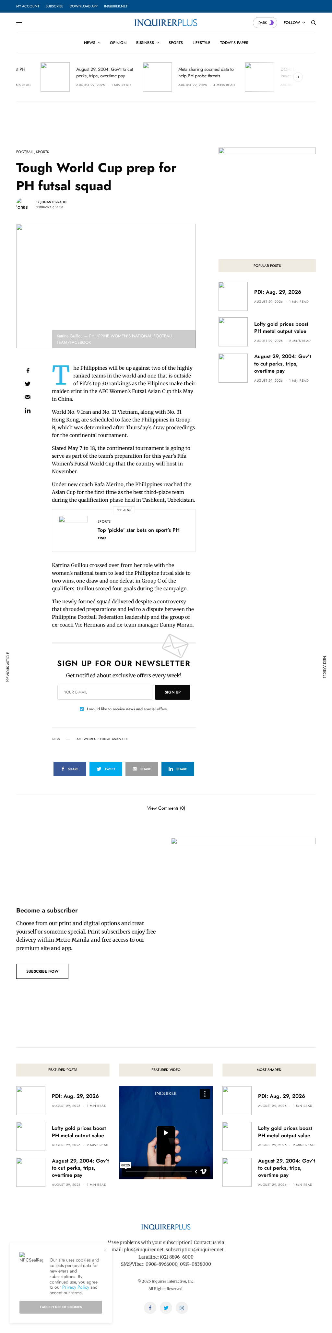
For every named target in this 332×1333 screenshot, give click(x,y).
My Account (27, 6)
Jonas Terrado (53, 202)
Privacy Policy (75, 1287)
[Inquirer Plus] (165, 22)
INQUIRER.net (115, 6)
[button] (42, 971)
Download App (84, 6)
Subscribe (54, 6)
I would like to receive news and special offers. (127, 709)
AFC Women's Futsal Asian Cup (102, 739)
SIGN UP (173, 692)
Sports (42, 152)
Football (25, 152)
